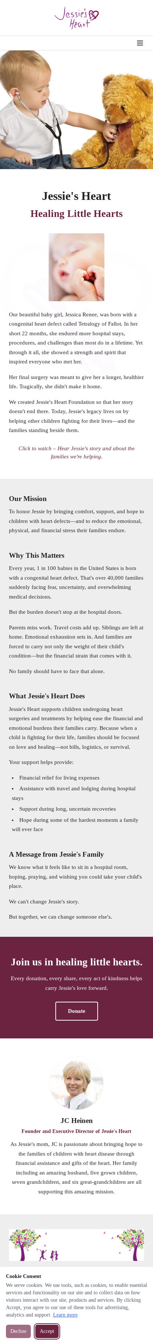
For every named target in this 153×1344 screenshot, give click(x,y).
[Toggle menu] (140, 43)
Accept (47, 1331)
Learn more (65, 1315)
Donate (76, 1011)
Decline (18, 1331)
